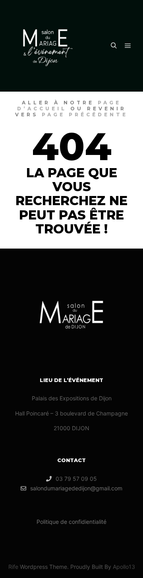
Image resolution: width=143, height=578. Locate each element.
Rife (13, 566)
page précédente (85, 115)
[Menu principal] (128, 46)
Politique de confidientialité (71, 521)
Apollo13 (124, 566)
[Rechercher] (113, 46)
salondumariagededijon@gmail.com (76, 488)
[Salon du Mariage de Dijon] (47, 46)
